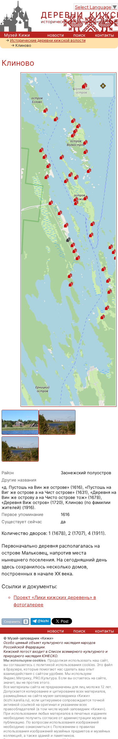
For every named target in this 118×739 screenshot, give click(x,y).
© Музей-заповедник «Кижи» (28, 638)
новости (55, 35)
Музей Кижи (17, 35)
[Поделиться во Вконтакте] (15, 621)
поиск (79, 35)
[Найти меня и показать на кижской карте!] (103, 93)
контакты (104, 35)
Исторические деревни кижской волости (48, 40)
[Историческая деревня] (84, 93)
